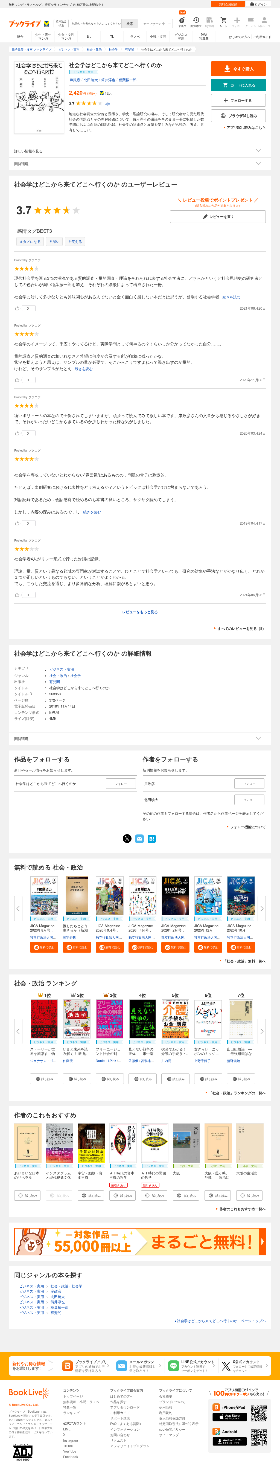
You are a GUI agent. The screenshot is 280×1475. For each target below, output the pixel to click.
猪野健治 (233, 1060)
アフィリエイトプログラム (130, 1445)
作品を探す (118, 1401)
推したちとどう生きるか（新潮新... (75, 930)
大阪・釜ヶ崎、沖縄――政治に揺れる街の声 (217, 1177)
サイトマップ (169, 1434)
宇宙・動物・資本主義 (90, 1175)
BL (89, 36)
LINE (67, 1429)
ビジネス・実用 (61, 669)
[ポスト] (127, 838)
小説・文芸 (158, 36)
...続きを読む (229, 297)
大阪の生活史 (247, 1173)
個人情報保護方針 (172, 1418)
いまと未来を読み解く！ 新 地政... (75, 1053)
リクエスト (118, 1440)
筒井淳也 (108, 79)
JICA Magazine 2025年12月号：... (208, 930)
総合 (20, 36)
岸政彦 (75, 79)
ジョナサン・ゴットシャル (49, 1060)
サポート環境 (120, 1418)
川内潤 (166, 1060)
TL (112, 36)
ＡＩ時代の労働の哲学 (153, 1175)
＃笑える (75, 241)
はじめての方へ (239, 36)
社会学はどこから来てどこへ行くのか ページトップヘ (220, 1320)
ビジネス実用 (181, 36)
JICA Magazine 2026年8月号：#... (44, 930)
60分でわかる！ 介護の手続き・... (175, 1051)
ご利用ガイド (262, 36)
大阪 (176, 1173)
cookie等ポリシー (172, 1429)
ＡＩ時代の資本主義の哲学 (121, 1175)
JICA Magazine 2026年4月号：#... (142, 930)
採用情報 (165, 1407)
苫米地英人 (149, 1060)
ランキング (71, 1412)
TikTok (68, 1445)
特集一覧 (69, 1407)
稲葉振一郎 (127, 79)
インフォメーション (125, 1429)
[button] (44, 947)
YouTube (69, 1451)
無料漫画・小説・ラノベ (81, 1401)
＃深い (54, 241)
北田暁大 (91, 79)
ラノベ (135, 36)
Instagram (70, 1440)
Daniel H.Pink (106, 1060)
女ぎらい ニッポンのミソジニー (206, 1053)
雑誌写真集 (204, 36)
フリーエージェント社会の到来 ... (108, 1053)
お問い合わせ (120, 1434)
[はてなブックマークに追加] (152, 842)
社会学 (75, 675)
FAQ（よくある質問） (126, 1423)
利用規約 (165, 1412)
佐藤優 (68, 1060)
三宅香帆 (69, 937)
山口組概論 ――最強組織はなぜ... (239, 1053)
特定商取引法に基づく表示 (179, 1423)
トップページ (73, 1396)
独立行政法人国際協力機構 (49, 937)
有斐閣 (54, 681)
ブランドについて (172, 1401)
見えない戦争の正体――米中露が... (141, 1053)
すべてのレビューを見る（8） (242, 628)
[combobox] (96, 23)
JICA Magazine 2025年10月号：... (241, 930)
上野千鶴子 (202, 1060)
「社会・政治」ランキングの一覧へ (237, 1092)
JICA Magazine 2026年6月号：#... (110, 930)
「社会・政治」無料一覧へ (244, 961)
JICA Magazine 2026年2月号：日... (175, 930)
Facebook (70, 1456)
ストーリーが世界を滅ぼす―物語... (42, 1053)
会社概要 (165, 1396)
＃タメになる (30, 241)
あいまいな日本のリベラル (26, 1175)
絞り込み (61, 23)
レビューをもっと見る (140, 611)
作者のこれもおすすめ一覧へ (243, 1208)
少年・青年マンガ (43, 36)
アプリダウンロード (125, 1407)
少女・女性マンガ (66, 36)
